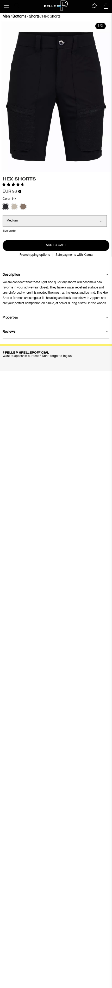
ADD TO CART (56, 245)
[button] (6, 6)
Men (6, 16)
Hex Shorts (51, 16)
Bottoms (19, 16)
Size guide (9, 230)
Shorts (34, 16)
